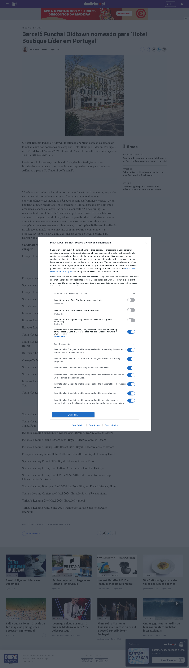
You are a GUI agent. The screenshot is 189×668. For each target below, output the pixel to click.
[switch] (131, 300)
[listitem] (94, 293)
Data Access (94, 425)
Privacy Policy (111, 425)
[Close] (145, 243)
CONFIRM (73, 415)
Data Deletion (77, 425)
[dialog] (94, 334)
